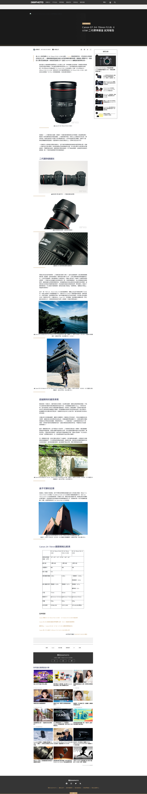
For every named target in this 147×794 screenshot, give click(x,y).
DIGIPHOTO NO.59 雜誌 (81, 634)
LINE (84, 49)
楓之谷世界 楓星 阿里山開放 (40, 684)
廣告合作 (61, 788)
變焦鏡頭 (68, 647)
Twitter (87, 49)
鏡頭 (47, 647)
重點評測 (68, 2)
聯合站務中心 (95, 788)
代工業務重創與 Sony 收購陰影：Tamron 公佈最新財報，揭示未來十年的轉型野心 (63, 724)
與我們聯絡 (86, 788)
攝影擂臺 (82, 2)
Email (90, 49)
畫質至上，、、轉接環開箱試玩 (56, 626)
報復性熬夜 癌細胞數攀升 (40, 703)
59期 (80, 647)
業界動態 (61, 2)
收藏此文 (56, 49)
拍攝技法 (48, 2)
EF (74, 647)
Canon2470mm (58, 618)
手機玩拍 (75, 2)
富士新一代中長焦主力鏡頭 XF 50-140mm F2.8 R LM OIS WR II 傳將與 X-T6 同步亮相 (83, 744)
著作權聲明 (69, 788)
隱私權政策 (78, 788)
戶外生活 (54, 2)
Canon (69, 56)
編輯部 (38, 49)
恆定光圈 (60, 647)
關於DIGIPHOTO (52, 788)
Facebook (81, 49)
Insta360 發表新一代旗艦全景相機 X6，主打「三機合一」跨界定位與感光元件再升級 (43, 744)
